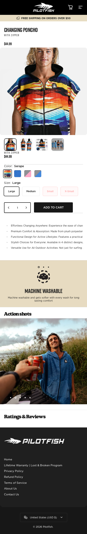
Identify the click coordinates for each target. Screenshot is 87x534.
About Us (10, 488)
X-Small (69, 191)
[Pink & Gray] (27, 173)
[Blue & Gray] (37, 173)
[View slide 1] (38, 267)
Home (8, 459)
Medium (31, 191)
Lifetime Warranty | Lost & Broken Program (33, 465)
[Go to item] (10, 144)
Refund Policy (13, 476)
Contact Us (11, 494)
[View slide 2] (43, 267)
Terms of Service (15, 482)
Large (11, 191)
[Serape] (7, 173)
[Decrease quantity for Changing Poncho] (8, 208)
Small (50, 191)
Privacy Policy (13, 471)
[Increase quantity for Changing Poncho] (26, 208)
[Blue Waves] (17, 173)
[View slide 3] (48, 267)
